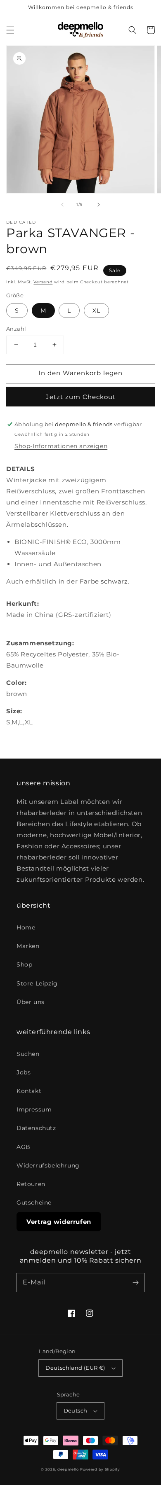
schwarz (114, 581)
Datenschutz (36, 1128)
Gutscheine (34, 1202)
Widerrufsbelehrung (48, 1165)
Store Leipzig (37, 983)
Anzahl (16, 328)
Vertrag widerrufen (58, 1222)
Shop (24, 964)
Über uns (31, 1002)
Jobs (24, 1072)
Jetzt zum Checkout (81, 397)
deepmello (67, 1469)
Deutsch (76, 1410)
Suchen (28, 1054)
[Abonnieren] (135, 1282)
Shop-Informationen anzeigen (60, 446)
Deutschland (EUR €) (75, 1367)
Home (26, 927)
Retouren (31, 1184)
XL (96, 310)
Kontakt (29, 1091)
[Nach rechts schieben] (99, 205)
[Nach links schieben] (62, 205)
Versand (42, 282)
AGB (24, 1147)
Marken (28, 946)
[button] (10, 30)
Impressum (34, 1109)
